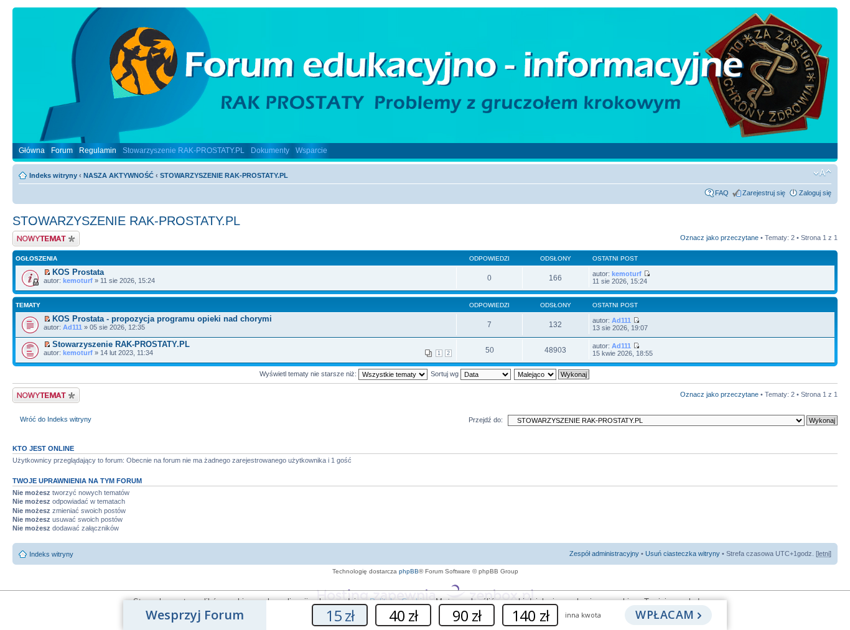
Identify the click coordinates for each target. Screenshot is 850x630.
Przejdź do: (486, 420)
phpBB (409, 571)
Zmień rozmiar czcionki (822, 172)
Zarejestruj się (763, 193)
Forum (62, 150)
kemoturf (78, 280)
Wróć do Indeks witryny (55, 419)
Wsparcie (311, 150)
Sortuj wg (445, 374)
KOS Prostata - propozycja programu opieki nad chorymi (162, 318)
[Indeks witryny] (425, 138)
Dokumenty (270, 150)
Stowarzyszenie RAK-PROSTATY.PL (184, 150)
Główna (32, 150)
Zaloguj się (815, 193)
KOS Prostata (78, 272)
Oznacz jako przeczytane (719, 237)
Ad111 (72, 327)
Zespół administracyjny (604, 553)
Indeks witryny (53, 175)
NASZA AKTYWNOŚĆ (118, 175)
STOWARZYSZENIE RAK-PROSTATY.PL (224, 175)
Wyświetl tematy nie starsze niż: (308, 374)
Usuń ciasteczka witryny (682, 553)
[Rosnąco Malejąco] (552, 374)
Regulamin (97, 150)
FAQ (722, 193)
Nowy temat (30, 234)
